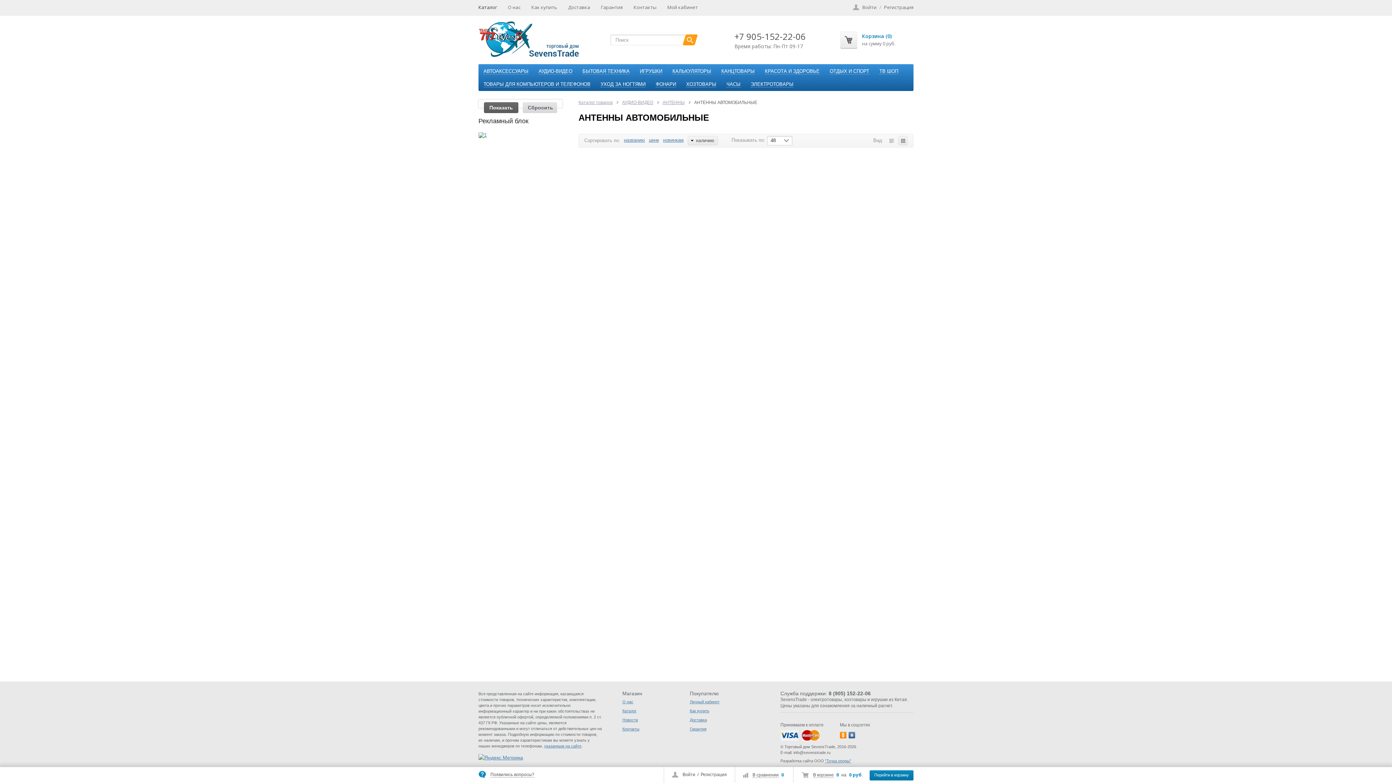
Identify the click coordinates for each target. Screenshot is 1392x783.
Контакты (645, 7)
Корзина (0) (877, 36)
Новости (630, 720)
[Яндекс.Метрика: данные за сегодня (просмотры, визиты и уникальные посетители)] (500, 757)
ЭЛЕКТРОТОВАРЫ (772, 84)
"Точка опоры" (838, 761)
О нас (514, 7)
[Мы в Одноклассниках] (843, 735)
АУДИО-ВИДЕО (555, 71)
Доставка (579, 7)
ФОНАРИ (666, 84)
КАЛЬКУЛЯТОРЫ (691, 71)
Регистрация (714, 774)
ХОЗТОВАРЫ (701, 84)
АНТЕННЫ (674, 102)
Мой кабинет (682, 7)
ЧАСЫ (733, 84)
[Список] (891, 140)
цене (654, 140)
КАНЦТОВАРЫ (738, 71)
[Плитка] (903, 140)
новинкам (673, 140)
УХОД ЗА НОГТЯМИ (623, 84)
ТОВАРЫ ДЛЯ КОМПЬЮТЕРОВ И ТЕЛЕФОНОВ (537, 84)
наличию (705, 140)
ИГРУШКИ (651, 71)
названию (634, 140)
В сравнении (766, 775)
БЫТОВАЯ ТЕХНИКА (606, 71)
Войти (689, 774)
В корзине (823, 775)
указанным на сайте (562, 746)
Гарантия (612, 7)
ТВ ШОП (888, 71)
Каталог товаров (596, 102)
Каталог (487, 7)
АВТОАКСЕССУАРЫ (506, 71)
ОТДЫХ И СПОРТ (849, 71)
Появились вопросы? (512, 774)
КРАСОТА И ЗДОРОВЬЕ (792, 71)
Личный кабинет (705, 702)
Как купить (544, 7)
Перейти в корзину (891, 775)
